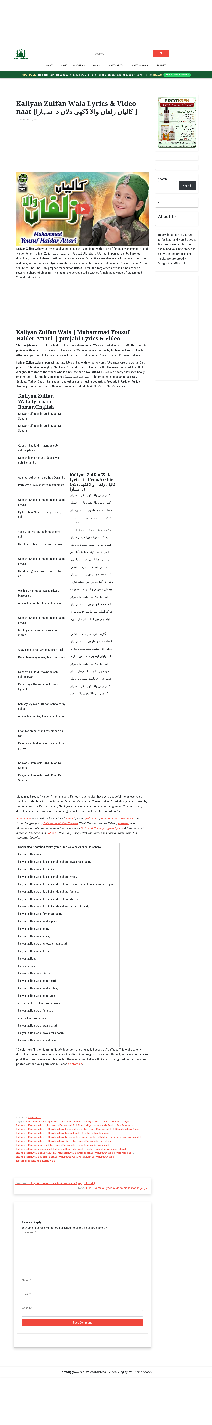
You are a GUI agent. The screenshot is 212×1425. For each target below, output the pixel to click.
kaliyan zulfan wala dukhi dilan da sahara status (44, 1141)
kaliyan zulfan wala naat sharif (108, 1149)
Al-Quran (79, 65)
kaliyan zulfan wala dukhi (31, 1125)
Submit (161, 65)
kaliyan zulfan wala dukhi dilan (65, 1125)
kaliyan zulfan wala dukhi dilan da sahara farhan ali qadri (49, 1129)
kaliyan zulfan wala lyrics (65, 1145)
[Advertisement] (99, 23)
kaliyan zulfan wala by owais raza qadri (109, 1121)
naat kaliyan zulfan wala (100, 1156)
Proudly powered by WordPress (83, 1372)
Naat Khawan (140, 65)
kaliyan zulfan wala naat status (34, 1153)
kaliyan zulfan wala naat (95, 1145)
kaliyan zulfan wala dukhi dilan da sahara (108, 1125)
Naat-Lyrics (116, 65)
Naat (49, 65)
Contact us (75, 1064)
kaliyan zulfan (53, 1121)
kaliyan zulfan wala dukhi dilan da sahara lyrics (44, 1137)
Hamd (64, 65)
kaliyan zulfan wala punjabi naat (35, 1156)
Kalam (97, 65)
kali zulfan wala (35, 1121)
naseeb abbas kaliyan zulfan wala (35, 1160)
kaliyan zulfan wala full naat (32, 1145)
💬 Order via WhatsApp (177, 74)
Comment (29, 1232)
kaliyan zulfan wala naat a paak (34, 1149)
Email (26, 1294)
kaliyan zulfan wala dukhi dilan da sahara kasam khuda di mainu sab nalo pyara (62, 1133)
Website (27, 1308)
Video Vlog (116, 1372)
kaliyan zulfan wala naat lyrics (71, 1149)
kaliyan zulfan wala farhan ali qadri (93, 1141)
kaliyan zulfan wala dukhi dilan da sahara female (112, 1129)
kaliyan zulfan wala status (70, 1156)
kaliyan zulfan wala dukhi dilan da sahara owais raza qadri (107, 1137)
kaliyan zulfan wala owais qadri (71, 1153)
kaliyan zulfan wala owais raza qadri (112, 1153)
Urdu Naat (34, 1117)
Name (26, 1280)
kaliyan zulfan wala (73, 1121)
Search (162, 179)
